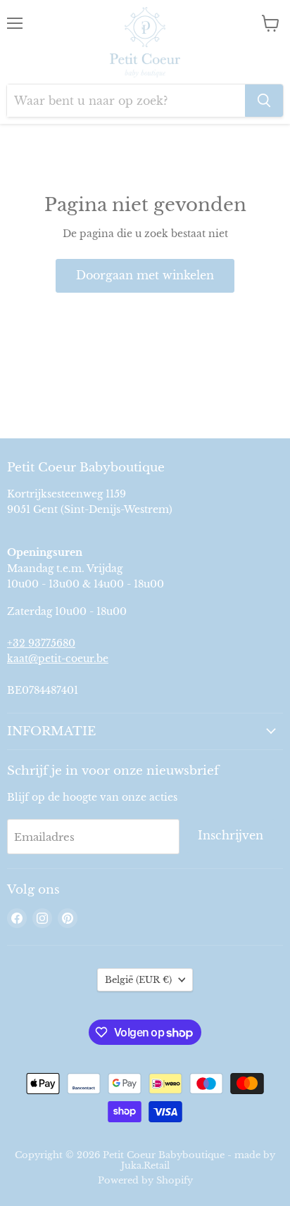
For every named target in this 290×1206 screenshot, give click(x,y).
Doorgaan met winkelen (145, 275)
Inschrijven (230, 835)
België (138, 980)
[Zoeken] (264, 100)
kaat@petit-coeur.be (57, 658)
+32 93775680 (41, 643)
